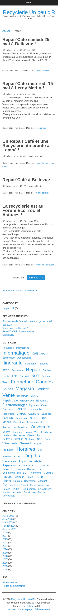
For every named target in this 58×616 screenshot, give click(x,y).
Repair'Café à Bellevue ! (27, 179)
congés (44, 381)
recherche (19, 435)
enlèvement (44, 489)
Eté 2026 (7, 324)
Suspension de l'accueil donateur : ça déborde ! (27, 321)
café (44, 128)
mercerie (19, 476)
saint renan (31, 363)
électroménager (14, 405)
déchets (47, 370)
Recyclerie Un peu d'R (29, 12)
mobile (6, 422)
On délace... (8, 334)
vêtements (9, 443)
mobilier (6, 492)
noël (35, 375)
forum (28, 432)
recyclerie (29, 481)
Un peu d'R (8, 308)
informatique (15, 353)
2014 (5, 569)
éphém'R (7, 418)
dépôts (32, 455)
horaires (26, 449)
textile (16, 489)
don (52, 163)
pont (33, 485)
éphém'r (34, 405)
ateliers (21, 409)
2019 (5, 552)
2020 (5, 549)
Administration (42, 609)
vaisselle (46, 413)
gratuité (34, 418)
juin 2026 (7, 519)
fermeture (22, 381)
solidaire (6, 456)
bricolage (22, 395)
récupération (29, 489)
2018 (5, 556)
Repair (39, 128)
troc (5, 382)
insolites (14, 485)
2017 (5, 559)
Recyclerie (8, 347)
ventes (6, 431)
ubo (42, 422)
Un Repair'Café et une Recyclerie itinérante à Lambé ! (25, 145)
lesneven (32, 422)
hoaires (21, 469)
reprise (18, 456)
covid (32, 465)
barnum (42, 492)
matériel (35, 396)
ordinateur (39, 353)
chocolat (24, 376)
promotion (8, 449)
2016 (5, 562)
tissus (29, 476)
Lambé (6, 376)
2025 (5, 532)
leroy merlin (35, 409)
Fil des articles (10, 582)
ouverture (40, 427)
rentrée (17, 481)
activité (23, 465)
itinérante (46, 163)
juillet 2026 (8, 515)
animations (17, 370)
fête (14, 376)
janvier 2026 (9, 529)
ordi (40, 449)
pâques (7, 476)
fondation (46, 432)
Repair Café (10, 400)
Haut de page (25, 609)
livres (21, 413)
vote (36, 432)
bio (40, 469)
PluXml (29, 606)
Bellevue (46, 376)
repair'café (30, 492)
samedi (26, 443)
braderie (43, 389)
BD (24, 472)
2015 (5, 566)
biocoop (43, 363)
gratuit (5, 166)
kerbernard (8, 413)
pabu (39, 435)
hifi (19, 472)
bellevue (45, 70)
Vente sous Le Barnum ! (15, 328)
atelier (38, 461)
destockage (8, 495)
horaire (6, 489)
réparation (9, 465)
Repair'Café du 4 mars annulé (18, 331)
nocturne (30, 439)
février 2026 (9, 525)
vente (8, 395)
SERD (5, 370)
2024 (5, 535)
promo (6, 480)
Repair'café (25, 461)
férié (39, 476)
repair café (9, 427)
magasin (24, 388)
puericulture (8, 409)
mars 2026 (8, 522)
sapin (48, 439)
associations (24, 357)
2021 (5, 546)
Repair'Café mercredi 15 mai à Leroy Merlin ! (27, 85)
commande (8, 472)
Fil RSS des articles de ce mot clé (20, 290)
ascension (44, 485)
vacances (9, 461)
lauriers (6, 435)
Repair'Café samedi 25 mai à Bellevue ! (25, 41)
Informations (22, 347)
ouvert (24, 485)
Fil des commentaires (13, 585)
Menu (29, 2)
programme (35, 472)
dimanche (43, 465)
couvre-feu (8, 469)
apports (17, 492)
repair (38, 70)
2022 (5, 542)
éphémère (42, 400)
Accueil (6, 30)
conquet (42, 481)
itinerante (17, 432)
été (4, 485)
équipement (8, 357)
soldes (7, 389)
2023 (5, 539)
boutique (23, 427)
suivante (33, 277)
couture (48, 472)
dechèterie (19, 422)
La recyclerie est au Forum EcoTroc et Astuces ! (23, 210)
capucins (33, 413)
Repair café (21, 418)
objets (30, 435)
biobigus (31, 469)
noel (40, 439)
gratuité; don (27, 400)
